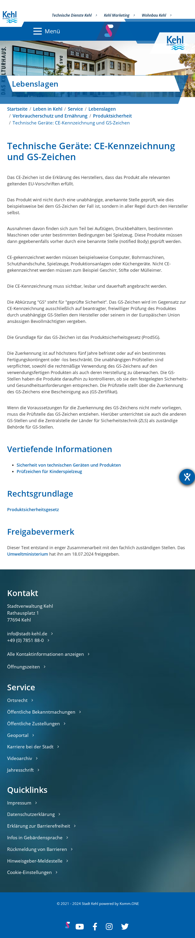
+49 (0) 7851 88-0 (25, 640)
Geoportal (18, 735)
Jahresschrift (20, 770)
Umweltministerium (27, 554)
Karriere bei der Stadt (30, 746)
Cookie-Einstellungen (29, 872)
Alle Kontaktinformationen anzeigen (45, 654)
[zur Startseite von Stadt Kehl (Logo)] (179, 43)
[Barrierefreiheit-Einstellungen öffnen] (187, 477)
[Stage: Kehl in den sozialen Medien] (109, 29)
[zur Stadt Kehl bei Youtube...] (79, 926)
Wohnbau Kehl (154, 15)
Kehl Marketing (116, 15)
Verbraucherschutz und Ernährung (50, 116)
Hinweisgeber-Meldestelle (35, 861)
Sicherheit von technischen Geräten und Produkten (69, 465)
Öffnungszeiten (23, 666)
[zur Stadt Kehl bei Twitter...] (125, 926)
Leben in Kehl (47, 109)
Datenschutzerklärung (31, 814)
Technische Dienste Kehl (72, 15)
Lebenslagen (102, 109)
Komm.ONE (129, 903)
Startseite (17, 109)
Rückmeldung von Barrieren (37, 849)
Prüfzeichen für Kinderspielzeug (49, 471)
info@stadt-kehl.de (27, 633)
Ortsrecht (17, 700)
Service (75, 109)
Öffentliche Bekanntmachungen (41, 712)
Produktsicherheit (112, 116)
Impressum (19, 803)
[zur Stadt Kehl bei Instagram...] (109, 926)
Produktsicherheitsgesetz (33, 509)
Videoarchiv (19, 758)
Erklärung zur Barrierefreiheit (38, 826)
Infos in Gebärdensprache (35, 837)
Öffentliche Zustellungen (33, 723)
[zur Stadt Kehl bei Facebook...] (95, 926)
